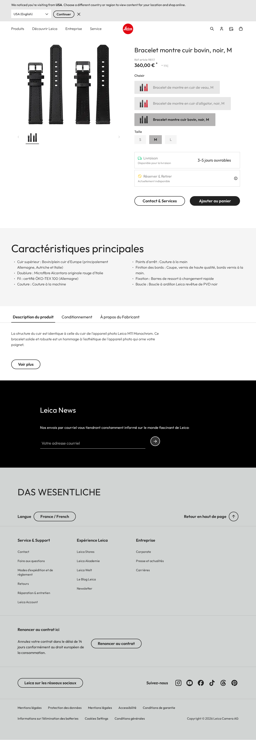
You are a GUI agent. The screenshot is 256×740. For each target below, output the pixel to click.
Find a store (231, 29)
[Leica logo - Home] (128, 29)
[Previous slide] (18, 137)
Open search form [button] (212, 28)
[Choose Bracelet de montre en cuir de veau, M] (177, 87)
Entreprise (73, 28)
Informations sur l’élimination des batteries (48, 718)
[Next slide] (119, 137)
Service (96, 28)
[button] (32, 138)
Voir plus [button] (26, 364)
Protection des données (65, 708)
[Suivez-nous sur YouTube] (190, 683)
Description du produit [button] (33, 316)
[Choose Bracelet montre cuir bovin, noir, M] (174, 119)
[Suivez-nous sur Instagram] (178, 683)
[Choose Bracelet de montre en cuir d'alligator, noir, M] (182, 103)
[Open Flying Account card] (222, 28)
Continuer (64, 14)
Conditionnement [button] (77, 316)
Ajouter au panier (215, 200)
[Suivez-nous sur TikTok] (212, 683)
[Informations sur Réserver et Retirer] (235, 178)
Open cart (241, 28)
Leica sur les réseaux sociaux (50, 682)
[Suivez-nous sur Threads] (223, 683)
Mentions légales (30, 708)
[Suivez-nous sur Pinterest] (234, 683)
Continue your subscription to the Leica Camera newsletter (155, 441)
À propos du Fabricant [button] (119, 316)
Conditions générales (130, 718)
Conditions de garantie (159, 708)
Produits (17, 28)
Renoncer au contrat (116, 643)
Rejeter (78, 14)
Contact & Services (160, 200)
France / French (54, 516)
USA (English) (23, 14)
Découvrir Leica (44, 28)
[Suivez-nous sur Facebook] (201, 683)
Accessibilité (127, 708)
